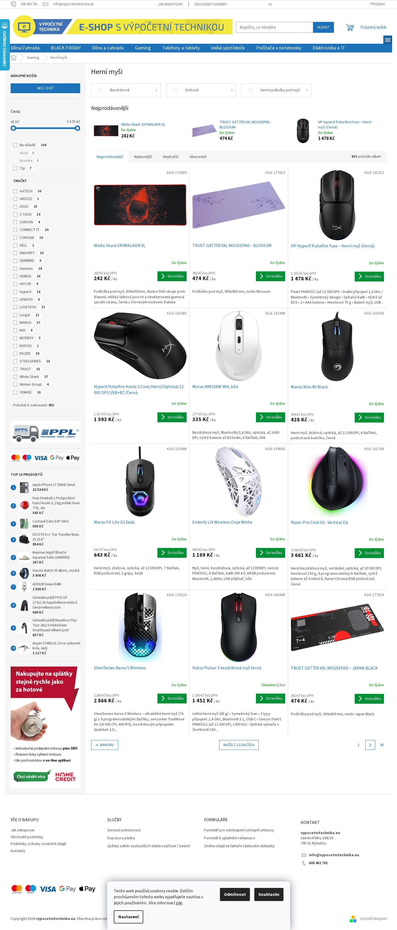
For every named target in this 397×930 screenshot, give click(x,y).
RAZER (29, 353)
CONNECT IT (34, 230)
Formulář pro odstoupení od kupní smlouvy (239, 830)
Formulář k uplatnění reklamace (229, 838)
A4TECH (30, 191)
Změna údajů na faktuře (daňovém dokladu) (239, 846)
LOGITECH (32, 307)
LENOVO (30, 299)
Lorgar (29, 315)
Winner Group (34, 384)
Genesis (31, 268)
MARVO (30, 322)
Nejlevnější (143, 157)
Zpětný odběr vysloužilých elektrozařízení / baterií (148, 846)
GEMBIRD (30, 260)
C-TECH (30, 214)
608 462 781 (318, 863)
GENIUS (30, 276)
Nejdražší (170, 157)
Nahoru (107, 745)
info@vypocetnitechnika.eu (334, 855)
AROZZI (29, 199)
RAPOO (29, 346)
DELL (27, 245)
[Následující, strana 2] (370, 745)
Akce (27, 153)
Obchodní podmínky (210, 4)
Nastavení (128, 917)
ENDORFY (32, 253)
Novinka (29, 160)
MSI (26, 330)
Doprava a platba (121, 838)
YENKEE (30, 392)
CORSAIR (31, 237)
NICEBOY (30, 338)
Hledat (323, 27)
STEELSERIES (35, 361)
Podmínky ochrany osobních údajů (38, 844)
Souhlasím (268, 894)
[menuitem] (25, 48)
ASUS (28, 206)
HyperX (30, 292)
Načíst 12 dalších (238, 745)
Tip (25, 168)
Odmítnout (235, 894)
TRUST (30, 369)
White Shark (34, 377)
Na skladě (33, 145)
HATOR (29, 284)
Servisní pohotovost (124, 830)
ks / (45, 88)
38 (382, 745)
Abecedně (198, 157)
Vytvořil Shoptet (373, 919)
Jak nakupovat (170, 4)
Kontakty (18, 851)
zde (179, 903)
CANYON (30, 222)
